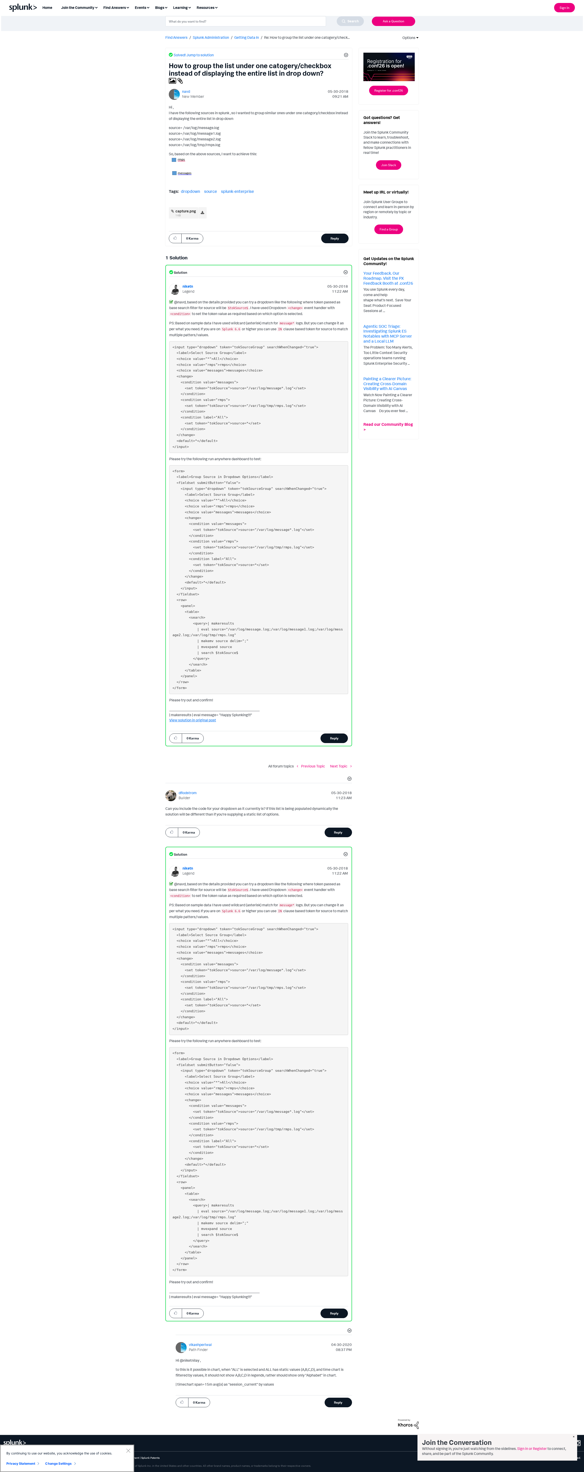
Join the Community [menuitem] (77, 7)
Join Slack (388, 165)
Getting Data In (246, 37)
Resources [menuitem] (205, 7)
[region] (67, 1458)
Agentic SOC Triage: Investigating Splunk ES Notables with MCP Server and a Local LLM (387, 333)
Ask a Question (393, 21)
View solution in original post (192, 720)
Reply (335, 238)
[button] (345, 56)
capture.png (185, 211)
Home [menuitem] (47, 7)
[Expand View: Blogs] (166, 7)
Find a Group (389, 229)
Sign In (564, 8)
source (210, 191)
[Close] (128, 1450)
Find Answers (176, 37)
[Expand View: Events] (148, 7)
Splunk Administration (211, 37)
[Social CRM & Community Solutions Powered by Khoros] (408, 1423)
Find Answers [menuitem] (114, 7)
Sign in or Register (532, 1448)
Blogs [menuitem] (159, 7)
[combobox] (264, 21)
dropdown (190, 191)
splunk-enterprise (237, 191)
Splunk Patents (150, 1457)
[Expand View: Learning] (189, 7)
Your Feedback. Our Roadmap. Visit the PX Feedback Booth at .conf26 (388, 278)
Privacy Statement (20, 1463)
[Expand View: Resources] (216, 7)
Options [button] (407, 37)
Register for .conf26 (388, 90)
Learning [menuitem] (180, 7)
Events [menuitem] (140, 7)
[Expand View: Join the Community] (96, 7)
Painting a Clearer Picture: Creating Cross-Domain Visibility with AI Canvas (387, 383)
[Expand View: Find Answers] (127, 7)
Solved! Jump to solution (194, 55)
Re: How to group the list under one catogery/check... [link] (307, 37)
